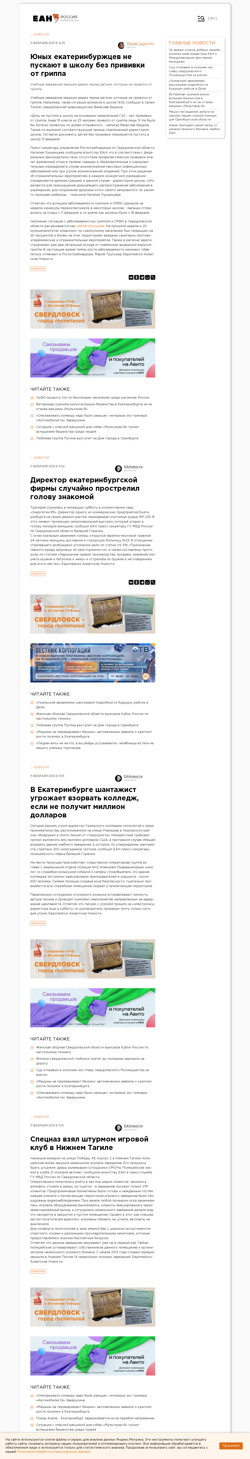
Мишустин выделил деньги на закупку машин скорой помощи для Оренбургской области (192, 116)
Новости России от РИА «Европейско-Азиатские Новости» (46, 18)
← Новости (39, 34)
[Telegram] (142, 277)
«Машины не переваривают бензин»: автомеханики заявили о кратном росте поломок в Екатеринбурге (93, 734)
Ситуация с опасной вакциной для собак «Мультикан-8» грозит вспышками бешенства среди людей (87, 429)
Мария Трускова (140, 43)
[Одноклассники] (136, 277)
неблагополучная (90, 226)
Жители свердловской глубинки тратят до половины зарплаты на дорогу (90, 1061)
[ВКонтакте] (131, 277)
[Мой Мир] (147, 277)
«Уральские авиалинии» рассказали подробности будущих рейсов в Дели (92, 705)
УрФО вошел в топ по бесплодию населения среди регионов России (92, 397)
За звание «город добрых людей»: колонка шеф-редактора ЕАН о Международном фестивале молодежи (195, 56)
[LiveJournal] (153, 277)
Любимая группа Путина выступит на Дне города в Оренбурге (87, 438)
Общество (38, 269)
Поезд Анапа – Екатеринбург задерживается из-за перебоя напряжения (95, 1418)
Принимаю (231, 1445)
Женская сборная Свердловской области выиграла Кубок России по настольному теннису (92, 716)
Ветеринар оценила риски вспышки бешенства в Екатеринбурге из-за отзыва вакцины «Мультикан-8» (94, 407)
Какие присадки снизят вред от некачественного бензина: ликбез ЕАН (194, 129)
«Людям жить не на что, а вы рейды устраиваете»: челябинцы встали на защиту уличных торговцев (95, 746)
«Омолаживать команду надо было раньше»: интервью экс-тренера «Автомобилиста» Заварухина (91, 418)
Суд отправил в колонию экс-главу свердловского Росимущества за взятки (92, 1072)
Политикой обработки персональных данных (53, 1451)
